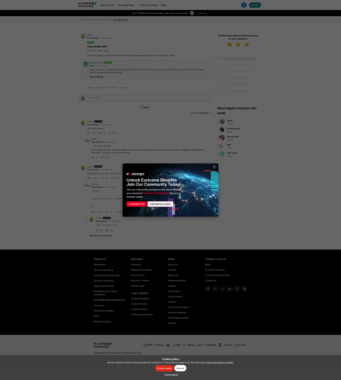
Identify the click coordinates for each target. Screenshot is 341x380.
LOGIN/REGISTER (137, 204)
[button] (170, 374)
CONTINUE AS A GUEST (160, 204)
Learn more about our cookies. (220, 362)
